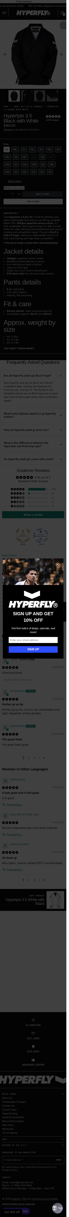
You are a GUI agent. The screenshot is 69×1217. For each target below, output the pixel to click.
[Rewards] (57, 1208)
